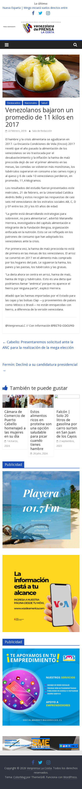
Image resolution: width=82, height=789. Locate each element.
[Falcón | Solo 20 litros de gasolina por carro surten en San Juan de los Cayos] (67, 397)
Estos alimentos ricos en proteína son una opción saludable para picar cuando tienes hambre (40, 430)
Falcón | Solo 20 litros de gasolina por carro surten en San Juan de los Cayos (66, 424)
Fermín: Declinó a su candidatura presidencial (39, 367)
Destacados (13, 103)
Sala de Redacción (42, 130)
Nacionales (31, 103)
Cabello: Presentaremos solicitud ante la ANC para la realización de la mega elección (38, 345)
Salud (44, 103)
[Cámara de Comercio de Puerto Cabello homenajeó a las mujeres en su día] (14, 397)
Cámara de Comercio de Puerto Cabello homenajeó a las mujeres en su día (15, 424)
